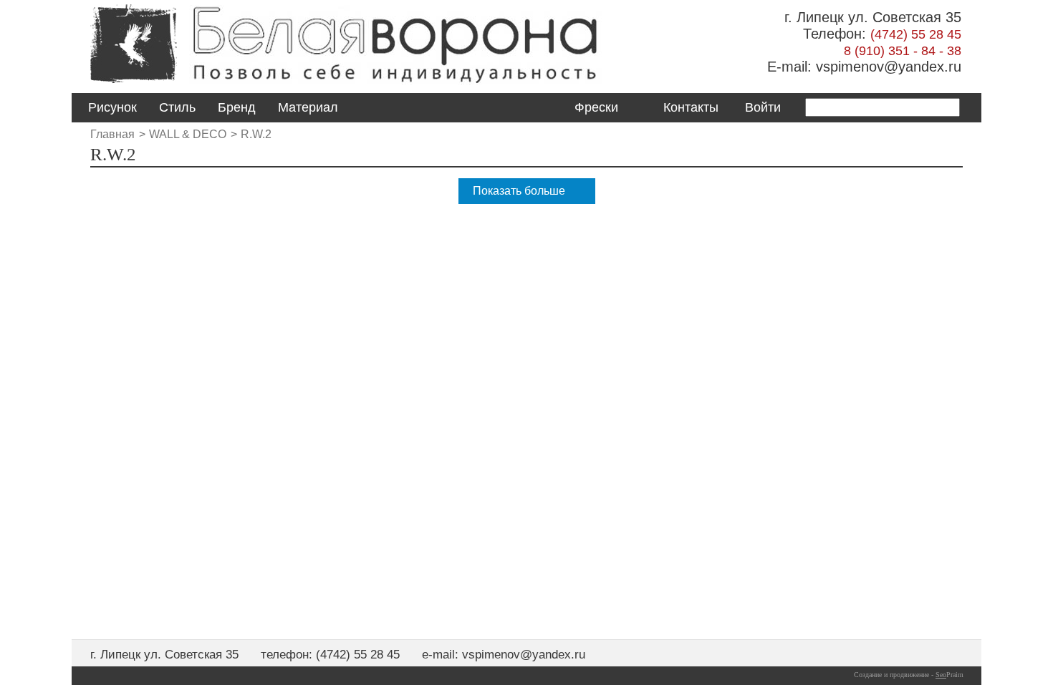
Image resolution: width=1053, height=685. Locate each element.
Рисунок (112, 107)
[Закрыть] (531, 370)
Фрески (596, 107)
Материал (308, 107)
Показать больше (519, 191)
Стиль (177, 107)
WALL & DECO (187, 134)
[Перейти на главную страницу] (133, 84)
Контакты (690, 107)
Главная (112, 134)
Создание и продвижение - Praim (908, 675)
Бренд (237, 107)
